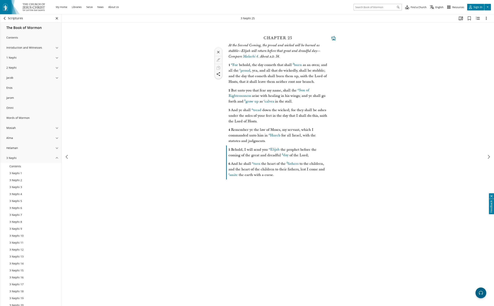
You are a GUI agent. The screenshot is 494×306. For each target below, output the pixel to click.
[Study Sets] (461, 18)
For (235, 65)
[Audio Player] (480, 292)
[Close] (218, 52)
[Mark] (218, 60)
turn (256, 163)
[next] (488, 157)
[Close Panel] (57, 18)
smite (233, 174)
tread (257, 110)
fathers (293, 163)
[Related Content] (478, 18)
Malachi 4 (250, 56)
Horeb (275, 135)
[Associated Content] (333, 38)
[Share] (218, 74)
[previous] (67, 157)
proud (245, 70)
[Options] (486, 18)
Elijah (275, 149)
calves (269, 101)
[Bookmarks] (469, 18)
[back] (5, 18)
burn (298, 65)
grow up (252, 101)
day (285, 155)
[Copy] (218, 68)
